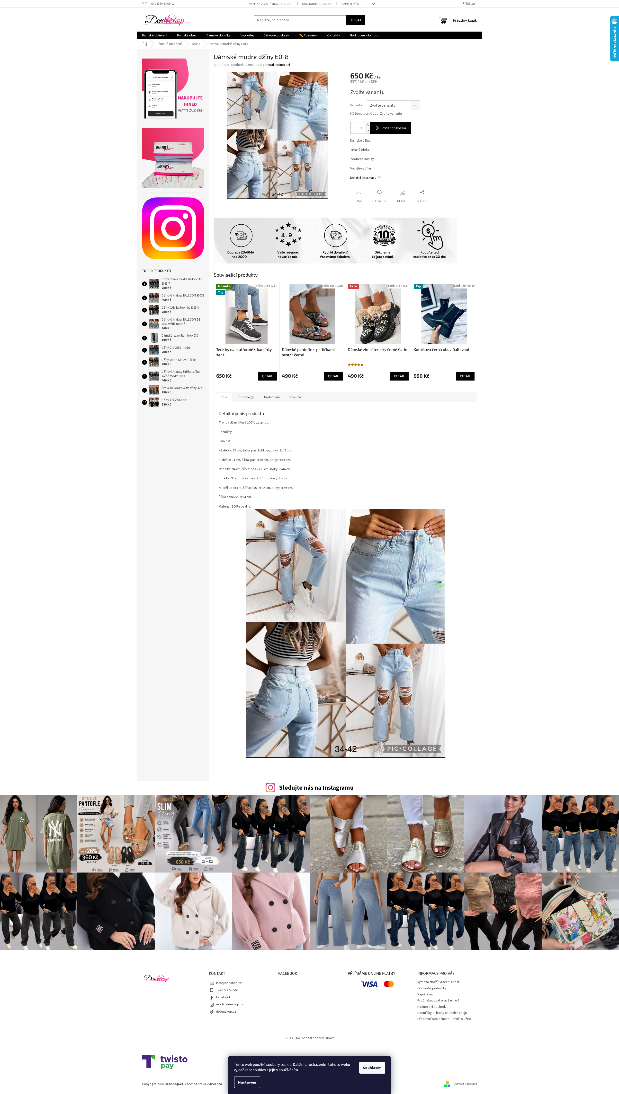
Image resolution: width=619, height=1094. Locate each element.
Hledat (355, 20)
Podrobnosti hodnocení (273, 65)
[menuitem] (154, 35)
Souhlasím (372, 1067)
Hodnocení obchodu (432, 1006)
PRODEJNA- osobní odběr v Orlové (310, 1038)
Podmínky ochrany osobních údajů (442, 1012)
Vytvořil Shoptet (465, 1084)
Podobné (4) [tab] (245, 397)
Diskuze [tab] (295, 397)
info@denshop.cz (229, 983)
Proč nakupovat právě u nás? (438, 1000)
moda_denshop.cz (229, 1004)
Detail (267, 376)
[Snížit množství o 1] (367, 131)
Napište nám (350, 4)
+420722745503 (227, 990)
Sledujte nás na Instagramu (316, 787)
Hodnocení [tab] (272, 397)
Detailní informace (363, 177)
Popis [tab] (223, 397)
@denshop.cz (226, 1011)
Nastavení (247, 1082)
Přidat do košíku (394, 128)
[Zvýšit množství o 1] (367, 125)
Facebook (223, 997)
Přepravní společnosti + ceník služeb (444, 1019)
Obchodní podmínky (317, 4)
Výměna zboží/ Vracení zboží (270, 4)
